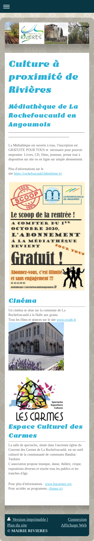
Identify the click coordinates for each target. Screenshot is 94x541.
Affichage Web (74, 525)
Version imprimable (29, 519)
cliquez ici (56, 488)
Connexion (77, 519)
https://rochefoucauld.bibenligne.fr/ (38, 173)
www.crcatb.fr (66, 320)
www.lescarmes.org (58, 484)
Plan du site (17, 525)
